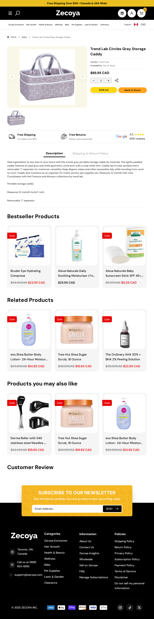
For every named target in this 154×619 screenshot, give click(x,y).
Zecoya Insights (89, 553)
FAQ (82, 571)
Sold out (104, 89)
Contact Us (86, 547)
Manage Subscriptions (93, 577)
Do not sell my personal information (129, 586)
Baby (67, 24)
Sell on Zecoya (88, 565)
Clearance (104, 24)
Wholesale (85, 559)
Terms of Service (125, 571)
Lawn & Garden (91, 24)
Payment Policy (124, 565)
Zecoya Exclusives (16, 24)
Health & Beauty (46, 24)
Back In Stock (133, 90)
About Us (85, 541)
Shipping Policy (124, 541)
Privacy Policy (124, 553)
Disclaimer (121, 577)
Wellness (59, 24)
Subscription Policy (127, 559)
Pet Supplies (77, 24)
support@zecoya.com (28, 575)
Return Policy (123, 547)
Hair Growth (31, 24)
